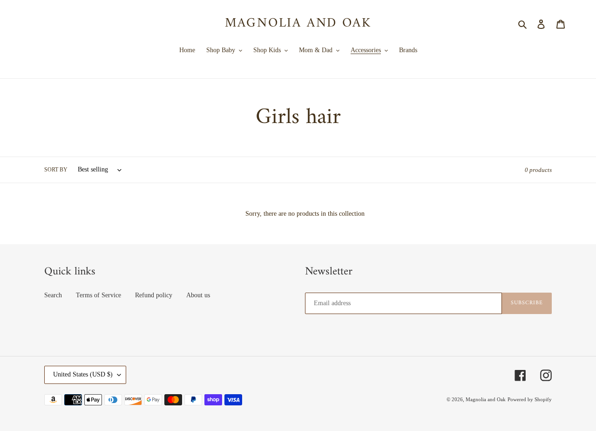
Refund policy (153, 295)
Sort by (56, 169)
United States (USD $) (83, 374)
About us (198, 295)
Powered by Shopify (530, 399)
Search (53, 295)
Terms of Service (98, 295)
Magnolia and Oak (298, 24)
